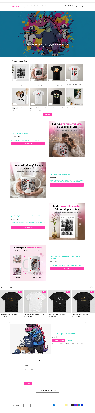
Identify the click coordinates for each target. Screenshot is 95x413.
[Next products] (93, 287)
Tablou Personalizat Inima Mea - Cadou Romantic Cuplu (19, 108)
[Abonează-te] (57, 393)
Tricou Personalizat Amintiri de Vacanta (55, 107)
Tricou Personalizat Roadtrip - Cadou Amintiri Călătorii (56, 83)
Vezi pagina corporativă (58, 340)
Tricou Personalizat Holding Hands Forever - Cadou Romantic (38, 108)
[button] (47, 8)
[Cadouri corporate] (30, 339)
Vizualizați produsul (28, 143)
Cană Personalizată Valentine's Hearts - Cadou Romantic (37, 83)
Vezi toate (47, 114)
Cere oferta (69, 340)
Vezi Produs (66, 268)
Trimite (28, 383)
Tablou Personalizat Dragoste (71, 107)
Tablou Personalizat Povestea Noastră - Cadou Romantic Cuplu (19, 83)
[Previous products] (90, 287)
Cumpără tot (47, 49)
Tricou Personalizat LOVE (70, 83)
